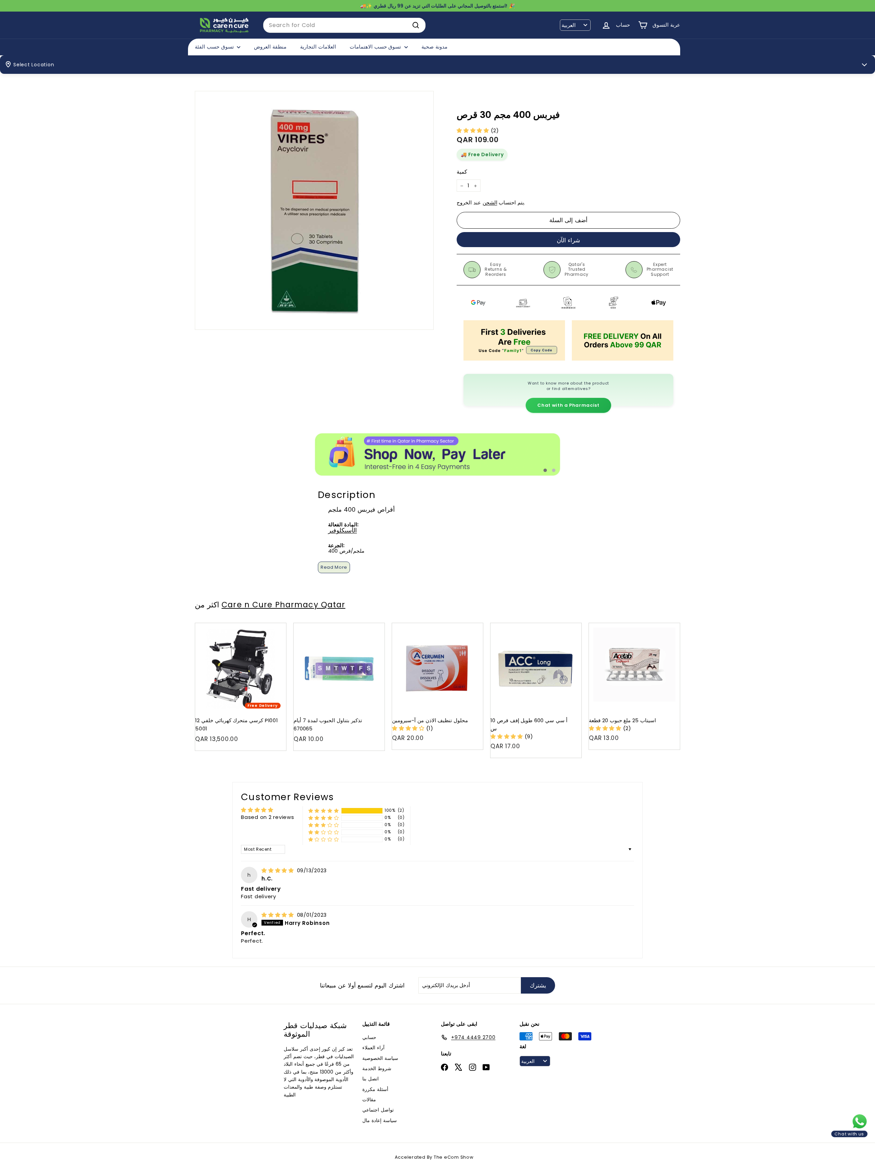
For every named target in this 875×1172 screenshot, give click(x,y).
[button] (474, 130)
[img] (278, 870)
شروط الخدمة (376, 1068)
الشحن (490, 202)
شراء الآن (568, 240)
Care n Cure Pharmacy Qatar (283, 604)
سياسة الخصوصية (380, 1058)
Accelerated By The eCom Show (434, 1157)
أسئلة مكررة (375, 1089)
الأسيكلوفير (342, 530)
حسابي (369, 1037)
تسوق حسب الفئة (215, 46)
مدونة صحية (434, 46)
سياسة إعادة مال (379, 1120)
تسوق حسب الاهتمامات (376, 46)
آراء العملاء (373, 1047)
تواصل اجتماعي (378, 1109)
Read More (334, 567)
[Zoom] (314, 210)
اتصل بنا (370, 1078)
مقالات (369, 1099)
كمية (462, 172)
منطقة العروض (270, 46)
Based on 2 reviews (267, 817)
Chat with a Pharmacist (568, 405)
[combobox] (344, 25)
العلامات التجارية (318, 46)
